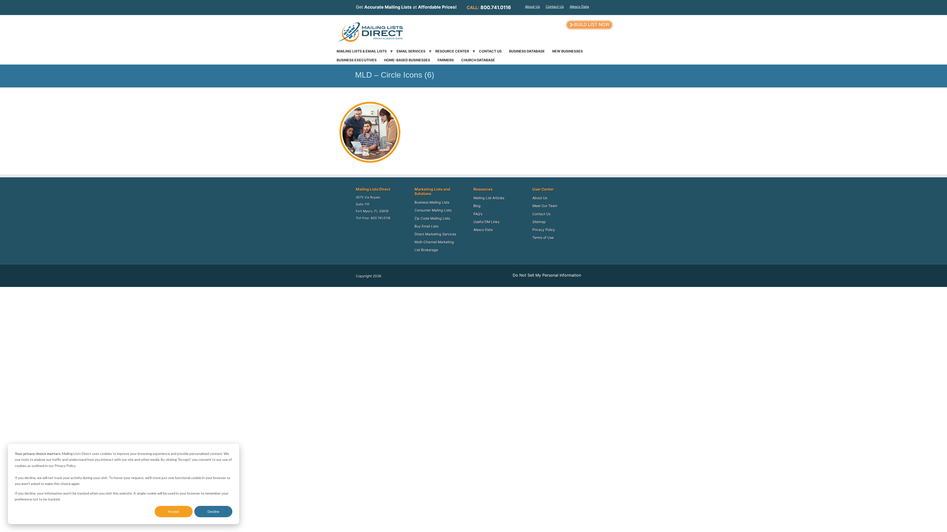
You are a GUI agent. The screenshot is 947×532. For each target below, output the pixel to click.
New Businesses (567, 51)
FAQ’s (478, 214)
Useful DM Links (486, 222)
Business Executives (357, 60)
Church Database (478, 60)
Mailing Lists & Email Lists (362, 51)
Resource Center (452, 51)
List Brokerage (426, 250)
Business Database (527, 51)
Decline (213, 511)
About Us (532, 6)
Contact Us (555, 6)
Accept (173, 511)
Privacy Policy (543, 230)
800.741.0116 (495, 7)
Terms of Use (543, 237)
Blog (477, 206)
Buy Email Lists (426, 226)
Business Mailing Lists (432, 202)
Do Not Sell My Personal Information (547, 275)
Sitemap (539, 222)
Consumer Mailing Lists (433, 210)
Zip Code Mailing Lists (432, 218)
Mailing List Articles (489, 198)
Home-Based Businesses (407, 60)
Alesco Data (579, 6)
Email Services (411, 51)
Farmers (445, 60)
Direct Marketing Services (435, 234)
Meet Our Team (544, 206)
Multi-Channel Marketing (434, 242)
